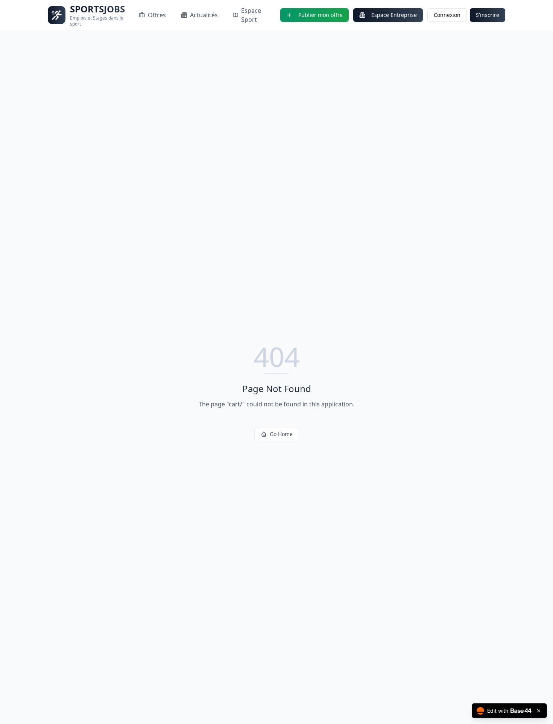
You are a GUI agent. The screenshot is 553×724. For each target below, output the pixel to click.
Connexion (447, 14)
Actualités (204, 15)
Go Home (281, 434)
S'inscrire (487, 14)
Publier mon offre (320, 14)
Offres (157, 15)
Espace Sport (251, 15)
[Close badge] (538, 710)
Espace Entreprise (394, 14)
